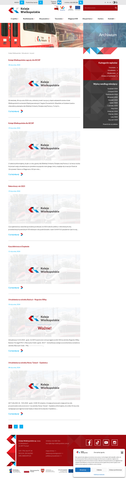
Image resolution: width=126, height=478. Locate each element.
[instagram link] (115, 442)
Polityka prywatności (99, 474)
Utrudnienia (111, 70)
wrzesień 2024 (112, 97)
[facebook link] (89, 442)
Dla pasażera (44, 19)
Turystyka (58, 19)
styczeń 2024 (113, 120)
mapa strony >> (51, 451)
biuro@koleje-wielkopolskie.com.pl (57, 443)
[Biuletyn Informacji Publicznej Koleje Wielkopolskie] (56, 8)
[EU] (77, 8)
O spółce (14, 19)
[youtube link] (106, 442)
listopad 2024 (113, 91)
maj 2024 (114, 108)
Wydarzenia (111, 73)
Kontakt (111, 19)
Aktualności (25, 53)
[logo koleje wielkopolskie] (20, 9)
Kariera (100, 19)
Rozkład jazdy (28, 19)
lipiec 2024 (114, 103)
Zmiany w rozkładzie (108, 76)
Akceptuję (83, 470)
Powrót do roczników (110, 124)
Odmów (99, 470)
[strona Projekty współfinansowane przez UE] (49, 471)
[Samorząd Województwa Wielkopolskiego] (67, 8)
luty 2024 (114, 117)
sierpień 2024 (113, 100)
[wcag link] (40, 2)
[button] (122, 452)
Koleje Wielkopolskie (14, 53)
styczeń (32, 53)
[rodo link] (22, 2)
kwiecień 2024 (112, 111)
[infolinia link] (81, 2)
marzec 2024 (113, 114)
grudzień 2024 (112, 88)
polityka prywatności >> (54, 456)
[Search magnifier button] (116, 7)
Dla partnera (87, 19)
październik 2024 (112, 94)
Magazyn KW (73, 19)
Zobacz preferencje (115, 470)
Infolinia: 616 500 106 (53, 441)
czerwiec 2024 (112, 105)
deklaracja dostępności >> (54, 453)
